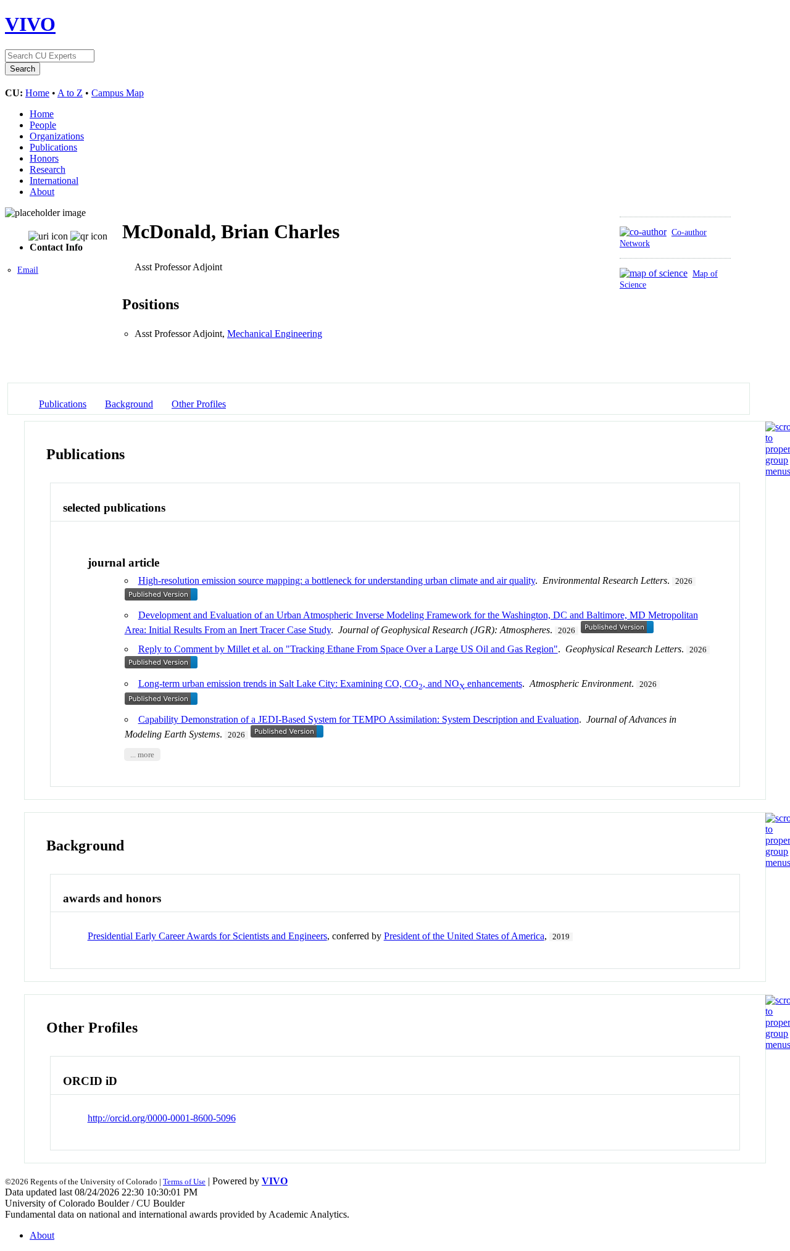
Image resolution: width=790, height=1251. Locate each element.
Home (37, 93)
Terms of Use (184, 1181)
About (42, 191)
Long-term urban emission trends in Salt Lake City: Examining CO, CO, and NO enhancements (330, 683)
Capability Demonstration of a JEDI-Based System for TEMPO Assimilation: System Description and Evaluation (358, 719)
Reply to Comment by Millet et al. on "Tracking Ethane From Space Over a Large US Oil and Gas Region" (348, 649)
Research (47, 169)
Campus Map (117, 93)
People (43, 125)
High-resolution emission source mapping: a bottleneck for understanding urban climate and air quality (336, 580)
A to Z (70, 93)
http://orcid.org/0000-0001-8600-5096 (162, 1118)
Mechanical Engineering (274, 333)
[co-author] (643, 232)
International (54, 180)
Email (27, 270)
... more (142, 754)
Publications (53, 147)
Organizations (57, 136)
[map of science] (654, 273)
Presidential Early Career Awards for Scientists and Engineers (207, 936)
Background (129, 404)
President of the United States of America (464, 936)
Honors (44, 158)
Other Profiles (199, 404)
